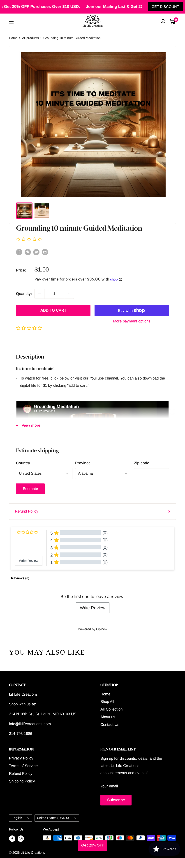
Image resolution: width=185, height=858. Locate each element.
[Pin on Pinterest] (28, 252)
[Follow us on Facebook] (12, 838)
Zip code (141, 463)
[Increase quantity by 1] (69, 294)
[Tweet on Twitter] (36, 252)
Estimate (30, 489)
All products (30, 38)
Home (13, 38)
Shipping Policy (22, 781)
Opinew (101, 629)
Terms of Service (23, 766)
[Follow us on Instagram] (21, 838)
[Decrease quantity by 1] (39, 294)
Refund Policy (26, 511)
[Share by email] (45, 252)
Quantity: (24, 294)
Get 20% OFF (92, 845)
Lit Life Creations (33, 852)
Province (82, 463)
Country (23, 463)
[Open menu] (11, 21)
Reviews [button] (20, 578)
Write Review (92, 607)
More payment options (131, 321)
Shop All (107, 701)
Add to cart (53, 310)
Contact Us (109, 724)
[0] (172, 21)
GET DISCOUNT (165, 7)
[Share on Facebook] (19, 252)
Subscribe (116, 800)
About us (107, 717)
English (17, 818)
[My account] (163, 21)
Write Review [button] (28, 561)
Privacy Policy (21, 758)
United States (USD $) (53, 818)
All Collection (111, 709)
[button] (92, 240)
